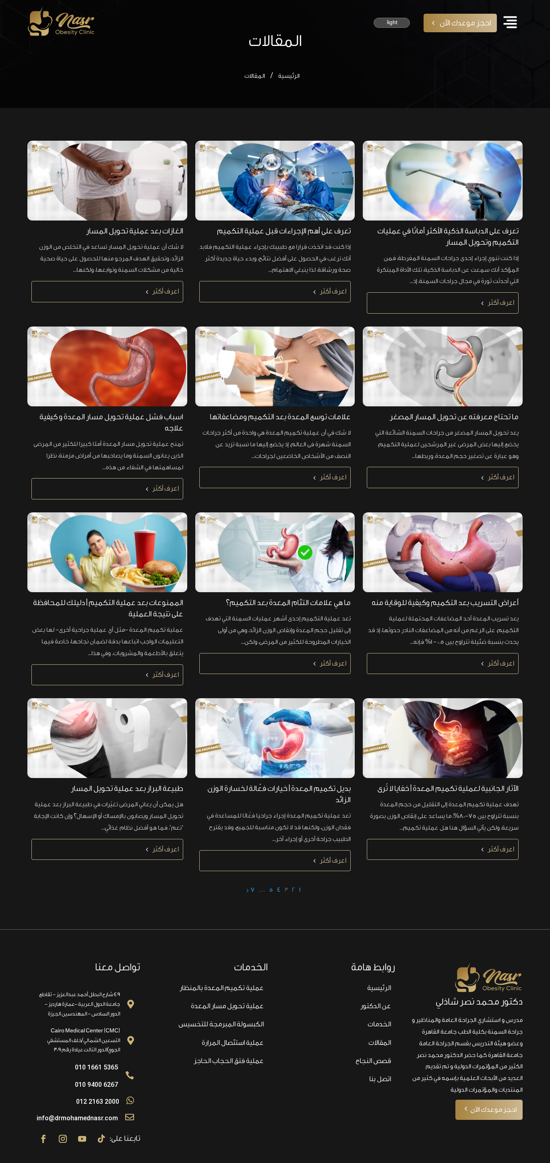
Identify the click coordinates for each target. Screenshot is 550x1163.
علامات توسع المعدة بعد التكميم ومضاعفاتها (280, 416)
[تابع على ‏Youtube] (82, 1139)
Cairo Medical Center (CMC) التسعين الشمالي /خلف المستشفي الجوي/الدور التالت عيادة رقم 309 (83, 1040)
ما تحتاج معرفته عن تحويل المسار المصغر (454, 416)
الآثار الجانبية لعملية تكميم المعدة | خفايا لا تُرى (448, 788)
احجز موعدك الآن (465, 23)
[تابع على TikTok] (101, 1139)
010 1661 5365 (96, 1067)
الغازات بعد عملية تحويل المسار (134, 231)
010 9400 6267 (96, 1084)
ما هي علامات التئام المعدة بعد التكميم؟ (288, 602)
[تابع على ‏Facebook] (43, 1139)
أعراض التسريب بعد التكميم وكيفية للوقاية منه (445, 602)
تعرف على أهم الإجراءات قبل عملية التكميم (284, 231)
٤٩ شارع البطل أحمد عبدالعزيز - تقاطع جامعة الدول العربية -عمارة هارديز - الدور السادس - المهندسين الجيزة (79, 1004)
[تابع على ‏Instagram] (63, 1139)
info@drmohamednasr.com (77, 1118)
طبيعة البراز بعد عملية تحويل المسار (127, 788)
